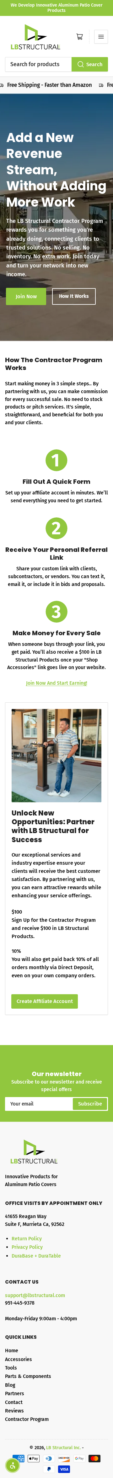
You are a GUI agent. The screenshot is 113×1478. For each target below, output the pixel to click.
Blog (10, 1385)
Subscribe (90, 1104)
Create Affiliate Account (45, 1001)
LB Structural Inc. (63, 1447)
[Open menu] (101, 37)
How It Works (74, 296)
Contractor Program (27, 1419)
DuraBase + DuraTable (36, 1256)
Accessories (18, 1359)
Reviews (14, 1411)
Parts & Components (28, 1376)
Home (11, 1351)
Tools (11, 1368)
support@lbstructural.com (35, 1295)
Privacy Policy (27, 1247)
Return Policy (27, 1239)
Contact (14, 1402)
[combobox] (56, 64)
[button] (12, 1465)
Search (94, 64)
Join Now (26, 296)
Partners (14, 1393)
